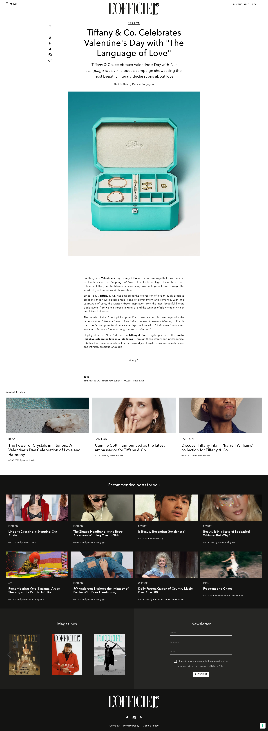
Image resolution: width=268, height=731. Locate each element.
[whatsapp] (50, 55)
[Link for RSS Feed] (140, 718)
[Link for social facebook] (127, 718)
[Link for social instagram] (134, 718)
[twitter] (50, 50)
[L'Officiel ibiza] (134, 9)
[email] (50, 27)
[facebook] (50, 32)
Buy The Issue (241, 4)
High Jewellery (112, 380)
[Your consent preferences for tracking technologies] (263, 726)
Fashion (134, 23)
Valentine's (108, 278)
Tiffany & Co (92, 380)
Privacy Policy (218, 666)
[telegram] (50, 61)
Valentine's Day (133, 380)
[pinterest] (50, 38)
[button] (125, 654)
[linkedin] (50, 44)
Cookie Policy (151, 725)
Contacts (114, 725)
